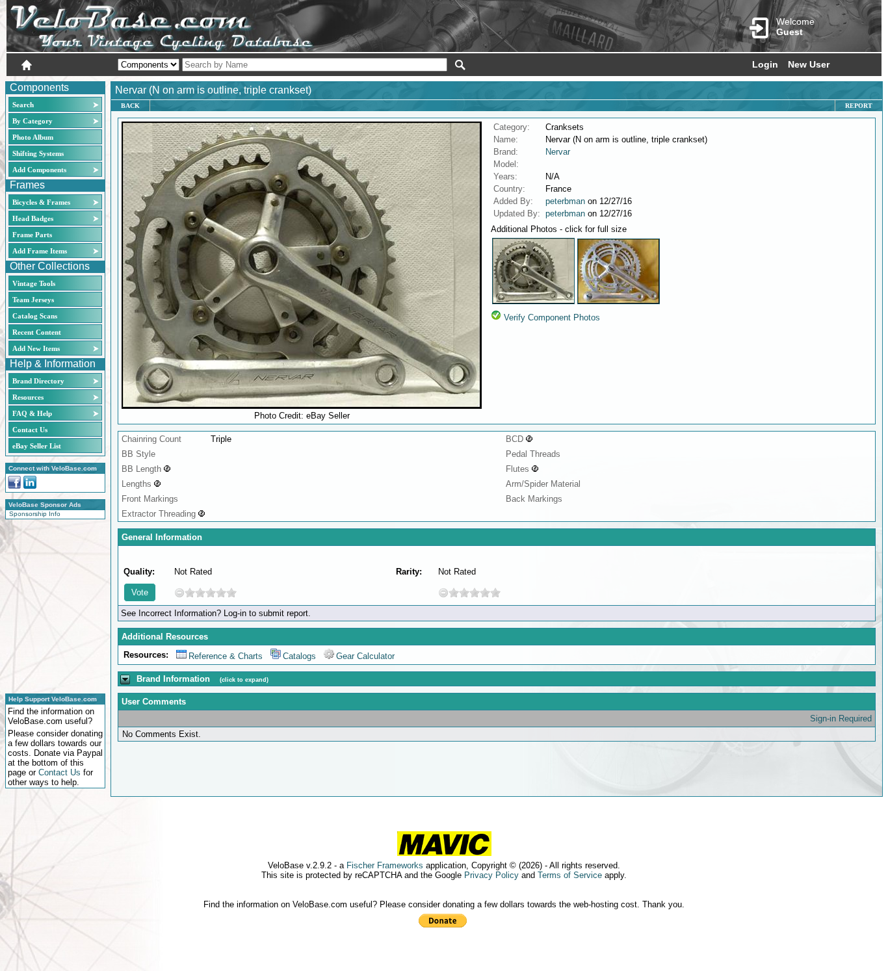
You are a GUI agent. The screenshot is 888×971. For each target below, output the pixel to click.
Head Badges (32, 218)
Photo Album (32, 137)
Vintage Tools (33, 283)
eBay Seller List (36, 446)
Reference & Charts (226, 656)
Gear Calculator (365, 656)
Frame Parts (32, 235)
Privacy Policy (491, 875)
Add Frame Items (39, 251)
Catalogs (299, 656)
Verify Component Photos (552, 317)
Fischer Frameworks (384, 865)
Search (23, 105)
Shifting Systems (38, 153)
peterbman (565, 201)
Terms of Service (570, 875)
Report (858, 105)
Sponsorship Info (34, 513)
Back (130, 105)
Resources (28, 397)
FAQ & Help (32, 413)
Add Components (39, 170)
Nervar (557, 152)
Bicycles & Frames (42, 202)
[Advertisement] (51, 604)
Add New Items (36, 348)
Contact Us (29, 430)
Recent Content (36, 332)
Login (765, 64)
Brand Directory (38, 381)
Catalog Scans (34, 316)
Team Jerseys (33, 300)
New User (808, 64)
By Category (32, 121)
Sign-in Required (841, 718)
